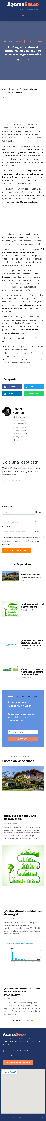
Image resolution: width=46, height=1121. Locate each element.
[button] (23, 16)
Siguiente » (28, 1020)
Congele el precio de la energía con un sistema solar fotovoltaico (32, 672)
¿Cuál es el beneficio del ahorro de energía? (32, 605)
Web (37, 532)
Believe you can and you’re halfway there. (31, 575)
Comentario (8, 506)
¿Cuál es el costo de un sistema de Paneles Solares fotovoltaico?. (32, 643)
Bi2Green (25, 60)
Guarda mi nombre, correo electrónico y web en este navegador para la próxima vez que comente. (23, 541)
